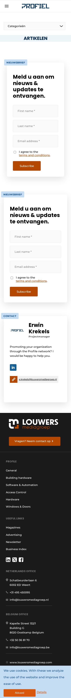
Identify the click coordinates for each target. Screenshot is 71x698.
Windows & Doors (18, 506)
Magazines (13, 527)
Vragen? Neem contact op (33, 441)
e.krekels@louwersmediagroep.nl (38, 379)
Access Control (16, 492)
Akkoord (19, 692)
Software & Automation (22, 485)
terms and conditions (34, 155)
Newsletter (13, 542)
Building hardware (19, 478)
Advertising (14, 535)
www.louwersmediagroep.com (31, 662)
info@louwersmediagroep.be (30, 647)
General (11, 470)
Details (42, 692)
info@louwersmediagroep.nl (29, 599)
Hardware (12, 499)
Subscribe (27, 166)
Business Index (16, 549)
